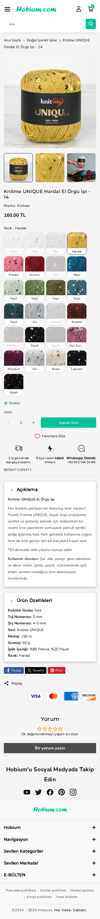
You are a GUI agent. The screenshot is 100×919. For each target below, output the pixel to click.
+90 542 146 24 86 (81, 462)
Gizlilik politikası (53, 890)
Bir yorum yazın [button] (50, 748)
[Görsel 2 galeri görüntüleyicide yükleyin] (49, 167)
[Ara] (91, 24)
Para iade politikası (21, 890)
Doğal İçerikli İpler (42, 40)
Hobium (45, 910)
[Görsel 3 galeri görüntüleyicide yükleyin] (81, 167)
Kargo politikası (39, 897)
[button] (7, 9)
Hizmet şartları (82, 890)
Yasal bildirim (66, 897)
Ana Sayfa (12, 40)
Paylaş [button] (17, 683)
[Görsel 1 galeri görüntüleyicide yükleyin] (18, 167)
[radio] (14, 244)
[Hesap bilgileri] (78, 9)
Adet (8, 412)
